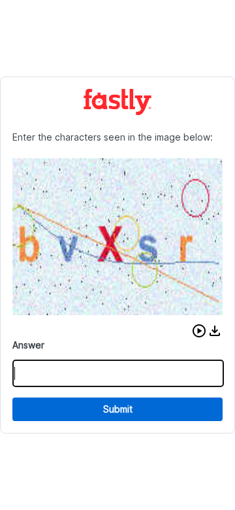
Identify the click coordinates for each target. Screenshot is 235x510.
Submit (118, 409)
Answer (28, 344)
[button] (199, 331)
